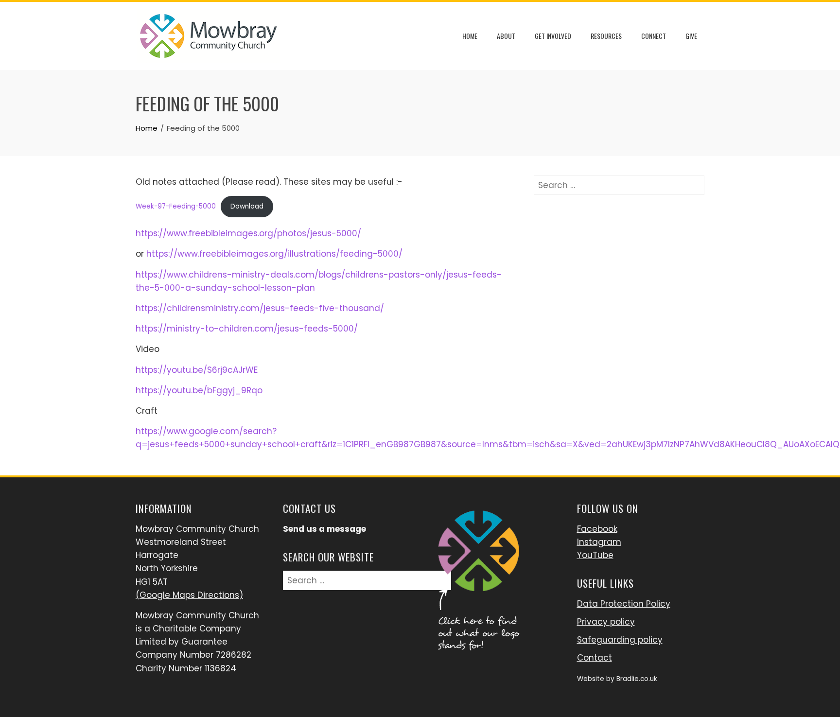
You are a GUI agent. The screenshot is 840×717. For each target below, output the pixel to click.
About (506, 36)
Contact (594, 658)
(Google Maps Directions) (189, 595)
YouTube (595, 555)
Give (691, 36)
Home (469, 36)
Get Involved (553, 36)
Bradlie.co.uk (636, 678)
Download (246, 206)
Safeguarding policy (620, 640)
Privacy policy (606, 622)
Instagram (599, 542)
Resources (606, 36)
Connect (653, 36)
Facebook (597, 529)
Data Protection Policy (623, 604)
